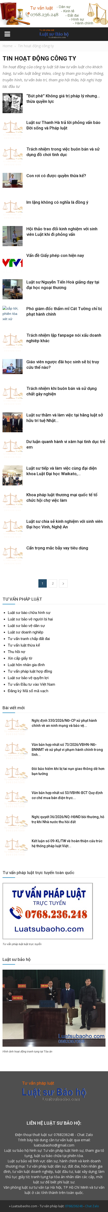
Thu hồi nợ (16, 652)
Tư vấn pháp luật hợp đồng (30, 671)
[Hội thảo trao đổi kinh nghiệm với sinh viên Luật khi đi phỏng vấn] (13, 236)
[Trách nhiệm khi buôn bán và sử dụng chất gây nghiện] (13, 396)
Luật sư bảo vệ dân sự (26, 625)
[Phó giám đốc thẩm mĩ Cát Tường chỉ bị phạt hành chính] (13, 316)
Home (8, 45)
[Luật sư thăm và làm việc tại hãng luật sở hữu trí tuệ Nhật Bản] (13, 422)
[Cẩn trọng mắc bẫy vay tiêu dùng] (13, 555)
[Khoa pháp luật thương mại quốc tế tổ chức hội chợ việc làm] (13, 502)
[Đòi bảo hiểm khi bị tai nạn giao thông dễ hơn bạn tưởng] (15, 775)
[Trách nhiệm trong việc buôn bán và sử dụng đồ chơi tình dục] (13, 156)
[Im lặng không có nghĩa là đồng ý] (13, 209)
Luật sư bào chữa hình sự (29, 612)
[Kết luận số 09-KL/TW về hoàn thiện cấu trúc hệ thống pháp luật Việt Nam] (15, 847)
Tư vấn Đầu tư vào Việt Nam (31, 684)
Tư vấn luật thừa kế (24, 645)
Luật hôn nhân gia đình (26, 665)
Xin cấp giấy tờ (20, 658)
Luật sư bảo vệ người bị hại (30, 619)
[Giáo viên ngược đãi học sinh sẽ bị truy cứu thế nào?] (13, 366)
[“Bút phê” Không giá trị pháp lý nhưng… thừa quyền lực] (13, 103)
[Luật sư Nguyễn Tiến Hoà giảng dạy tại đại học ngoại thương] (13, 289)
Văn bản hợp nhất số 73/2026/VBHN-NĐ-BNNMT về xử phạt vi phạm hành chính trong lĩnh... (67, 750)
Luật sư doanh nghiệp (25, 632)
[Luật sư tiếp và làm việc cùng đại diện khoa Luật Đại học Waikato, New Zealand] (13, 475)
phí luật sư (66, 1182)
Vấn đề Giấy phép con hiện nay (55, 255)
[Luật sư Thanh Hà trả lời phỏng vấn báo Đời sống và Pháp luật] (13, 130)
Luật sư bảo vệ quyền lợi (28, 678)
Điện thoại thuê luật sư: (34, 1134)
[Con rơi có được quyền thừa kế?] (13, 180)
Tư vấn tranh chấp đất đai (29, 638)
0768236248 (64, 1134)
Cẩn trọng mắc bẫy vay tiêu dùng (57, 547)
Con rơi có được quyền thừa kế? (56, 175)
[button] (101, 34)
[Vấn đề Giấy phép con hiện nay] (13, 263)
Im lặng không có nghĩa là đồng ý (57, 202)
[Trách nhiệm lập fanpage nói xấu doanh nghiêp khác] (13, 342)
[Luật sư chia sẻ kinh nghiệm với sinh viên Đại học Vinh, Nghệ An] (13, 529)
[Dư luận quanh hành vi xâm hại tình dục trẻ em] (13, 449)
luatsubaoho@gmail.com (54, 1145)
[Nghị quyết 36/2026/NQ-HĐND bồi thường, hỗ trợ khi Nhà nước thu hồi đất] (15, 823)
